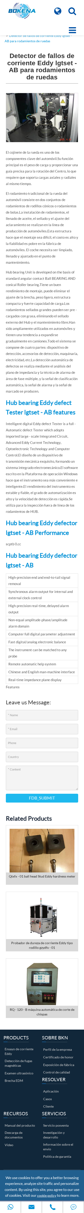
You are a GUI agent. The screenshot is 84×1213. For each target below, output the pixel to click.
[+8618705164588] (10, 1207)
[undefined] (42, 117)
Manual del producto (20, 1125)
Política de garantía (57, 1156)
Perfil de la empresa (57, 1049)
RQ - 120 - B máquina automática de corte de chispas (42, 1012)
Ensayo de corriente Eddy (19, 1051)
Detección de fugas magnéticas (18, 1063)
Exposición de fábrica (58, 1065)
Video (9, 1145)
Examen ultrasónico (19, 1073)
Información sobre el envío (58, 1146)
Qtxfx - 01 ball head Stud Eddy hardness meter (42, 876)
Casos (47, 1099)
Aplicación (51, 1091)
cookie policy (46, 1195)
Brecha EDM (14, 1081)
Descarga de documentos (14, 1135)
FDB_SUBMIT (42, 797)
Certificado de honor (58, 1057)
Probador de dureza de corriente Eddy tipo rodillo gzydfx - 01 (42, 945)
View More (42, 854)
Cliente (48, 1106)
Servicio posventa (56, 1125)
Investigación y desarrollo (54, 1135)
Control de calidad (56, 1072)
